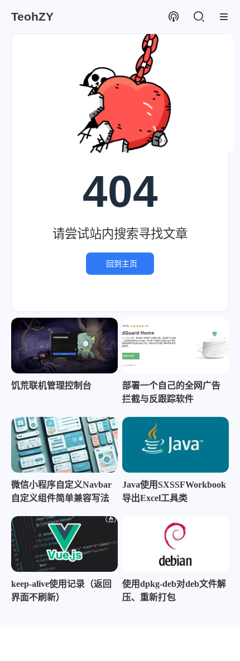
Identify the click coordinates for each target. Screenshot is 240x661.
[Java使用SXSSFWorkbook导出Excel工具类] (175, 445)
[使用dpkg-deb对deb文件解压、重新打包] (175, 544)
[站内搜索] (198, 17)
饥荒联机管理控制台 (51, 385)
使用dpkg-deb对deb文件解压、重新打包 (174, 590)
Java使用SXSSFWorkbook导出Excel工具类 (174, 491)
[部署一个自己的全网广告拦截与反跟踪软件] (175, 345)
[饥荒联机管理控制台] (64, 345)
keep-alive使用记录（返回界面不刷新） (61, 590)
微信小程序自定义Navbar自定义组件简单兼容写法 (61, 491)
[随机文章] (173, 17)
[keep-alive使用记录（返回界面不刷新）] (64, 544)
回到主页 (121, 263)
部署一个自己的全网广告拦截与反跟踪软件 (171, 392)
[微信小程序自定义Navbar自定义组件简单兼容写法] (64, 445)
